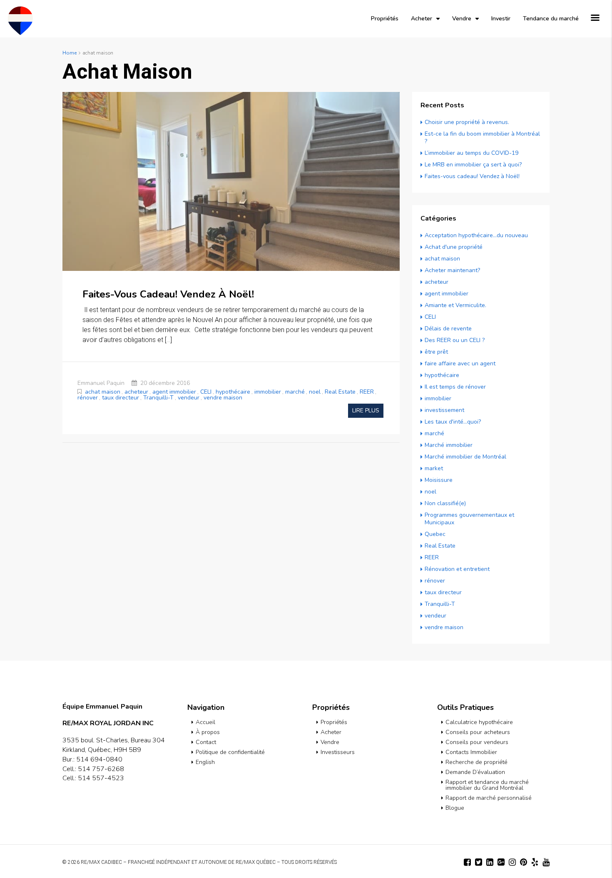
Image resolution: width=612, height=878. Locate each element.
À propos (208, 732)
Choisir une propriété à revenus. (467, 122)
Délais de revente (448, 328)
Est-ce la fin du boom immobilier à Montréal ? (482, 137)
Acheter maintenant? (452, 270)
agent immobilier (174, 392)
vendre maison (223, 398)
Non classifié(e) (445, 503)
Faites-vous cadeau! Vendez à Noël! (168, 294)
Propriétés (384, 18)
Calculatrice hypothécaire (479, 722)
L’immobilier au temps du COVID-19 (471, 153)
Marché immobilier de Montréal (465, 457)
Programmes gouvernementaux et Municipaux (469, 518)
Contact (206, 742)
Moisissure (439, 480)
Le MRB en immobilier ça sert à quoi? (473, 165)
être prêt (436, 352)
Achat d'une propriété (454, 247)
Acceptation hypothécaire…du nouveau (476, 235)
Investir (500, 18)
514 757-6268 (101, 769)
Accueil (205, 722)
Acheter (421, 18)
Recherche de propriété (476, 762)
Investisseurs (338, 752)
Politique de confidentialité (230, 752)
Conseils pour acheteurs (477, 732)
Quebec (435, 534)
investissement (444, 410)
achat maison (102, 392)
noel (315, 392)
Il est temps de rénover (455, 387)
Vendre (461, 18)
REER (367, 392)
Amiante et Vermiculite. (455, 305)
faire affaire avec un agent (460, 363)
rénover (87, 398)
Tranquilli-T (158, 398)
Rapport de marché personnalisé (488, 798)
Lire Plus (365, 410)
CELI (205, 392)
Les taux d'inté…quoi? (453, 422)
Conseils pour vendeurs (476, 742)
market (434, 468)
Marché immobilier (449, 445)
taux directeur (120, 398)
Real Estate (340, 392)
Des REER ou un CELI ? (455, 340)
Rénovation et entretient (457, 569)
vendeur (188, 398)
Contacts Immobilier (471, 752)
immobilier (267, 392)
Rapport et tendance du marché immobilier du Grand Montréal (487, 785)
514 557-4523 (101, 778)
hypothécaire (233, 392)
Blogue (454, 808)
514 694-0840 (99, 759)
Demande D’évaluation (475, 772)
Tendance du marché (551, 18)
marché (295, 392)
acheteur (136, 392)
